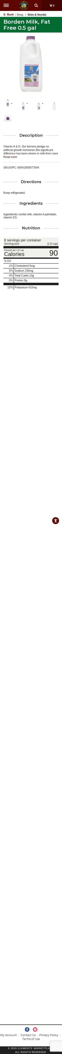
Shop (20, 14)
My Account (8, 1035)
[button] (7, 103)
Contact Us (28, 1035)
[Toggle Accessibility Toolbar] (55, 520)
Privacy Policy (48, 1035)
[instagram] (35, 1029)
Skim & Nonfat (36, 14)
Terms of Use (31, 1039)
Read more (10, 156)
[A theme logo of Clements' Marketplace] (24, 5)
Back (10, 14)
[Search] (36, 4)
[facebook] (27, 1029)
